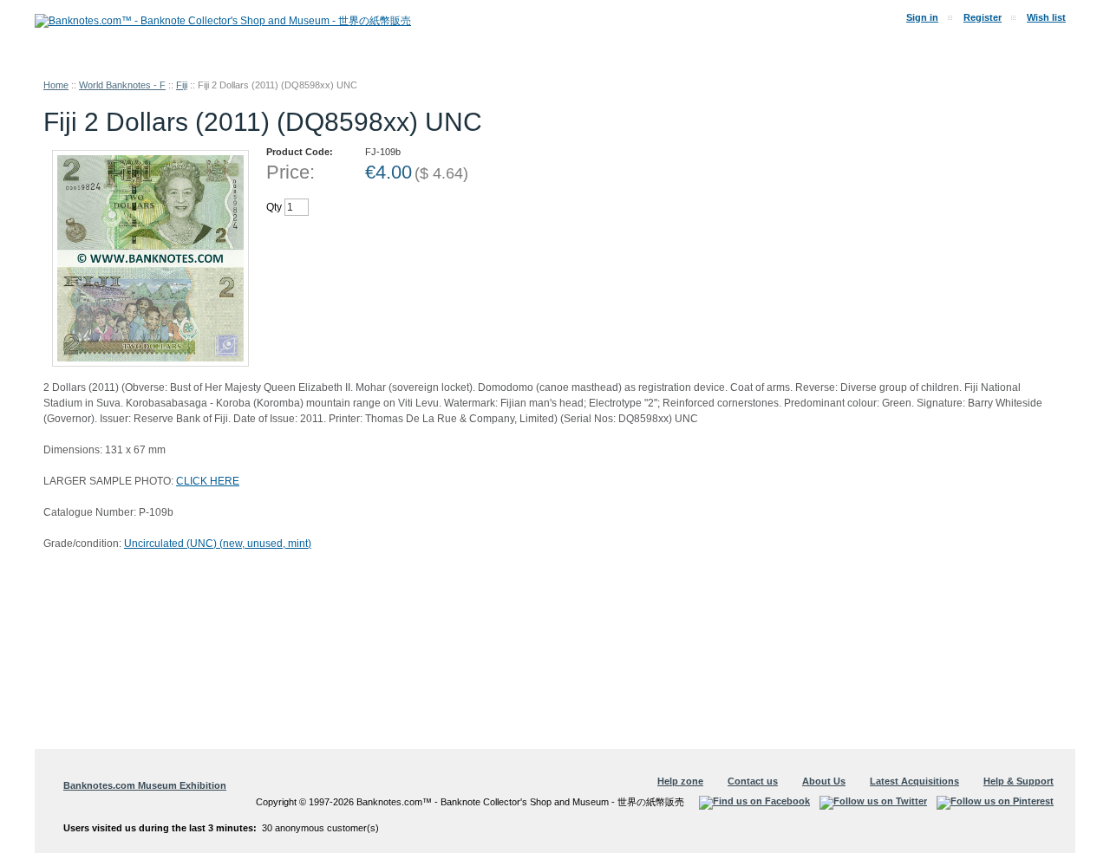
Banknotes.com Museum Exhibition (144, 785)
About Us (824, 781)
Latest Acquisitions (914, 781)
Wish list (1046, 17)
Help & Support (1018, 781)
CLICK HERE (207, 481)
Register (982, 17)
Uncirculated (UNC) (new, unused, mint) (217, 543)
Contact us (753, 781)
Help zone (680, 781)
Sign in (922, 17)
